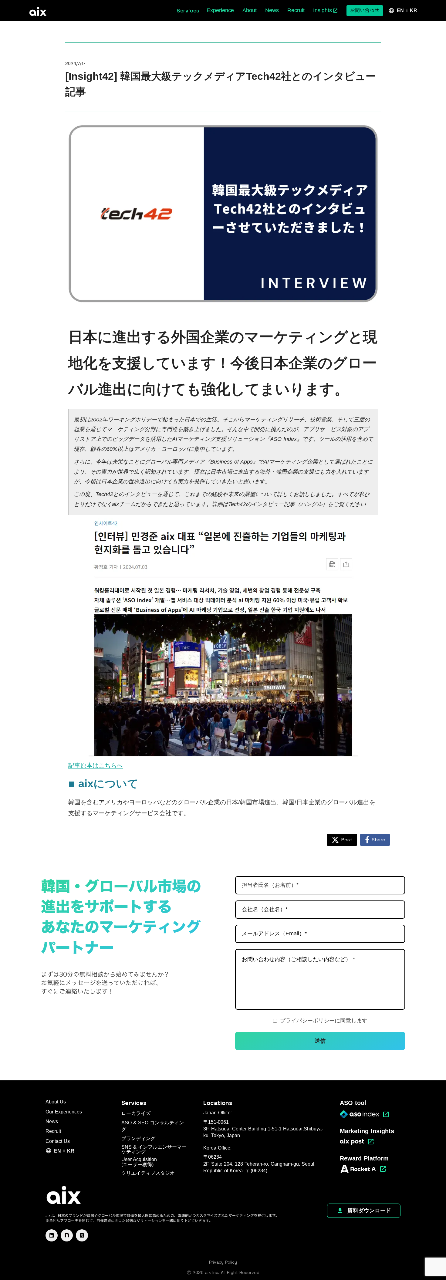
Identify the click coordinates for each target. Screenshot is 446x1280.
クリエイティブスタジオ (148, 1173)
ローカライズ (135, 1113)
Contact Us (58, 1141)
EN (400, 10)
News (272, 10)
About (249, 10)
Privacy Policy (223, 1262)
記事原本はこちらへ (95, 765)
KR (413, 10)
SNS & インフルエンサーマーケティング (154, 1149)
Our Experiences (64, 1111)
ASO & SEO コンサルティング (152, 1126)
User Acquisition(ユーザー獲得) (139, 1162)
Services (133, 1103)
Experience (220, 10)
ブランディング (138, 1138)
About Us (56, 1101)
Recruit (296, 10)
